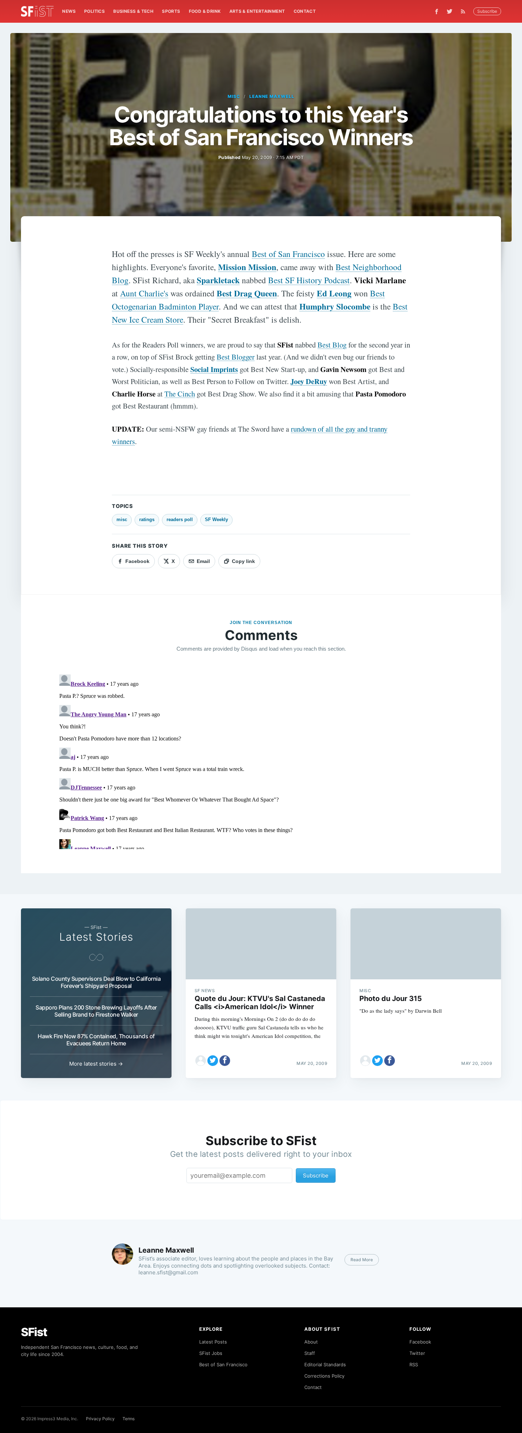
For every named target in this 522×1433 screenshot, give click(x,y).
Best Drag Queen (247, 293)
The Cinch (179, 394)
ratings (146, 519)
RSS (413, 1364)
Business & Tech (133, 11)
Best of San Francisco (288, 253)
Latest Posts (213, 1342)
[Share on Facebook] (225, 1061)
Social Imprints (214, 369)
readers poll (180, 519)
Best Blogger (236, 357)
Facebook (420, 1342)
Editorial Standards (325, 1364)
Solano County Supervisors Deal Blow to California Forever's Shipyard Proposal (96, 982)
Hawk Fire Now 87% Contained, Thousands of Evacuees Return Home (96, 1040)
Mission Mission (247, 267)
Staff (309, 1353)
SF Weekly (216, 519)
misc (234, 96)
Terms (129, 1418)
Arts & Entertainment (257, 11)
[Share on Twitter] (213, 1061)
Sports (171, 11)
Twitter (417, 1353)
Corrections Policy (324, 1376)
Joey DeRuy (308, 381)
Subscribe (487, 11)
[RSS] (464, 11)
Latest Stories (96, 936)
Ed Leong (334, 293)
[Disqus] (261, 760)
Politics (94, 11)
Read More (361, 1259)
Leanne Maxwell (271, 96)
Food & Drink (205, 11)
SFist (34, 1332)
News (69, 11)
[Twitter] (449, 11)
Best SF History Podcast (309, 280)
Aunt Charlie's (144, 293)
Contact (305, 11)
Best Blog (332, 345)
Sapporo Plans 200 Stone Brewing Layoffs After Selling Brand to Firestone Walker (96, 1011)
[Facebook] (436, 11)
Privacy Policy (100, 1418)
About (311, 1342)
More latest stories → (96, 1063)
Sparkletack (218, 280)
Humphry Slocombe (334, 306)
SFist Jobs (210, 1353)
